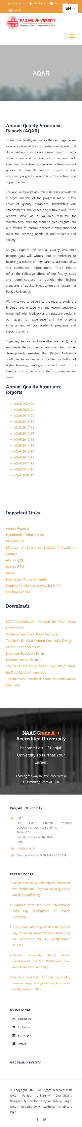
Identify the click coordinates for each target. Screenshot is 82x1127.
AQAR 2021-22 (24, 404)
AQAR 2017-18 (24, 427)
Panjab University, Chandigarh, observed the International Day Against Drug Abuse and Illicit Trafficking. (41, 889)
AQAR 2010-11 (24, 469)
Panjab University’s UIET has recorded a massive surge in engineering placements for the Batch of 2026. (41, 983)
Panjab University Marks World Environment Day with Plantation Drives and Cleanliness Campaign (41, 961)
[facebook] (37, 1119)
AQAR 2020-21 (24, 410)
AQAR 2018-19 (24, 421)
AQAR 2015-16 (24, 439)
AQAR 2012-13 (24, 457)
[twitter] (44, 1119)
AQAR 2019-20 (24, 415)
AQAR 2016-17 (24, 433)
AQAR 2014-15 (24, 445)
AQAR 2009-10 (24, 475)
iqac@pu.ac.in (26, 848)
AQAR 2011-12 (24, 463)
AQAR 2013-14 (24, 451)
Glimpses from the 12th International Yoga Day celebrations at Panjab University (41, 911)
